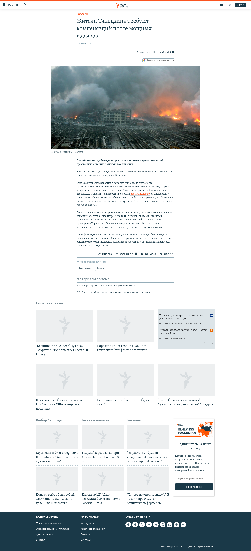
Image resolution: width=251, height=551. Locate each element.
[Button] (143, 52)
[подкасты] (230, 5)
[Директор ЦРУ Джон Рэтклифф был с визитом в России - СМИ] (103, 479)
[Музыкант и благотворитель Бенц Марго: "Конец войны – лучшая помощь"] (57, 437)
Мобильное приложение (49, 523)
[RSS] (169, 524)
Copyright (85, 540)
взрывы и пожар (140, 194)
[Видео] (221, 5)
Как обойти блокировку (93, 529)
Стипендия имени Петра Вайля (52, 529)
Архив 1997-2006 (44, 534)
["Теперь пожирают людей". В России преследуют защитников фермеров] (148, 479)
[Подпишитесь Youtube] (149, 524)
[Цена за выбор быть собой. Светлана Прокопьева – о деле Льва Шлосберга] (57, 479)
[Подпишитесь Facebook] (135, 524)
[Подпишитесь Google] (128, 524)
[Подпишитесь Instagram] (162, 524)
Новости (82, 14)
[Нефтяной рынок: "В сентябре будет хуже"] (125, 380)
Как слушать (87, 523)
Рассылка (85, 534)
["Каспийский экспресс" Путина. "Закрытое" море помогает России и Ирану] (64, 326)
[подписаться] (183, 524)
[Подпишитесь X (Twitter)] (142, 524)
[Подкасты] (176, 524)
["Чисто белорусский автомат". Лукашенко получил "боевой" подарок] (186, 380)
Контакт (40, 540)
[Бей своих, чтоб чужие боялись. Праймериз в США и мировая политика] (64, 380)
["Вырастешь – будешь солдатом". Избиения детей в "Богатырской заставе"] (148, 437)
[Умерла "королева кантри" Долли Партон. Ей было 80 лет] (103, 437)
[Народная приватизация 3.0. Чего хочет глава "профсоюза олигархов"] (125, 326)
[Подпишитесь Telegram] (156, 524)
